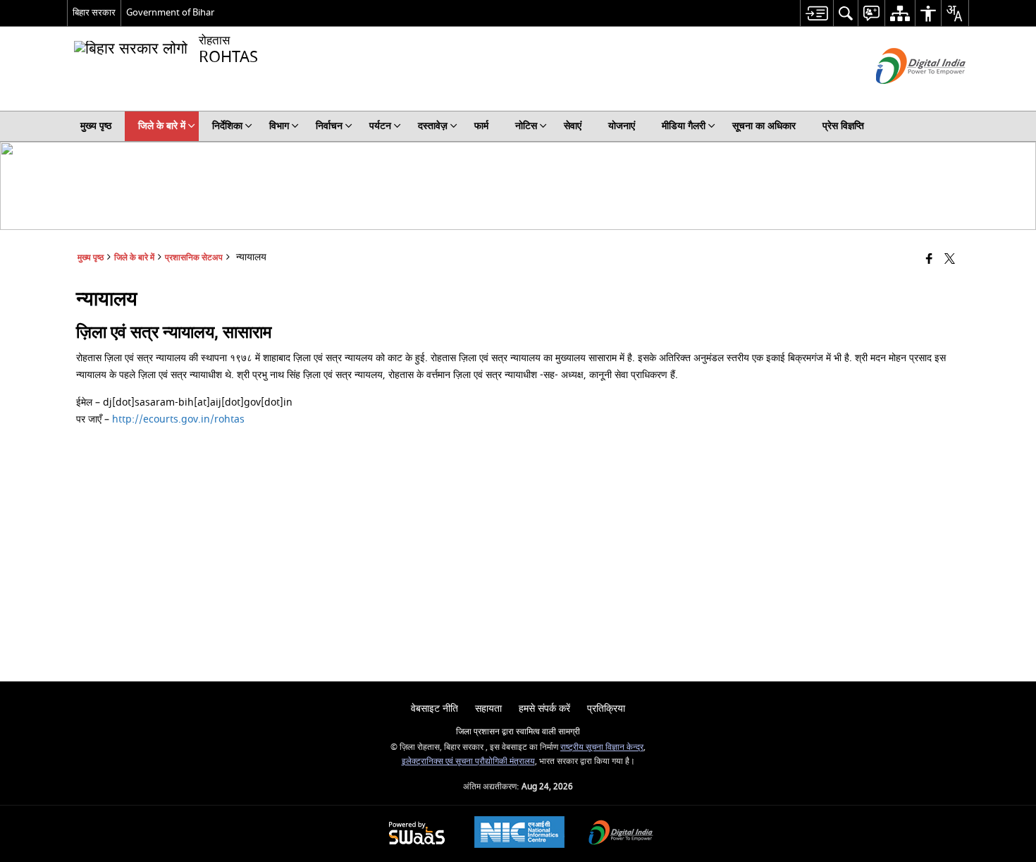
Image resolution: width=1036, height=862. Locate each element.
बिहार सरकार (94, 12)
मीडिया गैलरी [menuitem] (683, 126)
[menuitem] (816, 13)
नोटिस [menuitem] (526, 126)
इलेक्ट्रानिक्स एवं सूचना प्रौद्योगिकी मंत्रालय (468, 761)
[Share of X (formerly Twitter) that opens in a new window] (949, 260)
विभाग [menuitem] (279, 126)
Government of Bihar (170, 12)
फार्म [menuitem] (481, 126)
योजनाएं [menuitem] (621, 126)
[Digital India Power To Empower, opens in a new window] (621, 834)
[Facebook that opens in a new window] (929, 260)
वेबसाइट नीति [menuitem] (434, 708)
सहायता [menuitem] (488, 708)
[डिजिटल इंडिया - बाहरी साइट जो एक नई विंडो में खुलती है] (903, 96)
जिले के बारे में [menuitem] (161, 126)
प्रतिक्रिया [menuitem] (606, 708)
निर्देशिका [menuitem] (227, 126)
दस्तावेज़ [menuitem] (433, 126)
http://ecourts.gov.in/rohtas (178, 419)
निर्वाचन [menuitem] (329, 126)
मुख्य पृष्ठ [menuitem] (95, 126)
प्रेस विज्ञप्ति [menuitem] (843, 126)
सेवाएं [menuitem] (572, 126)
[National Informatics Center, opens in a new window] (519, 834)
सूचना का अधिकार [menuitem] (764, 126)
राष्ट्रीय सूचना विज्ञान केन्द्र (601, 747)
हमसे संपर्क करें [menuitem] (544, 708)
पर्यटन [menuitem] (380, 126)
